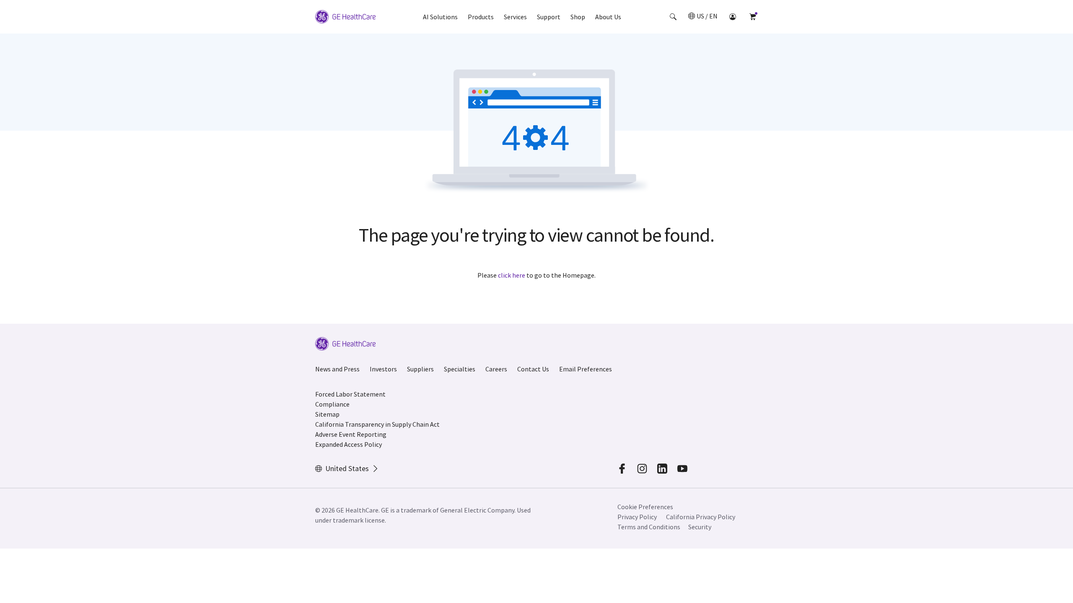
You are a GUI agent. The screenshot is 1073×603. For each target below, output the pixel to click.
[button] (673, 17)
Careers (496, 369)
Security (699, 527)
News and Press (337, 369)
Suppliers (420, 369)
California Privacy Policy (700, 517)
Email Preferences (585, 369)
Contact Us (533, 369)
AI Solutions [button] (440, 17)
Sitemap (327, 414)
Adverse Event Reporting (350, 434)
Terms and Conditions (648, 527)
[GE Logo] (345, 18)
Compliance (332, 404)
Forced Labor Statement (350, 394)
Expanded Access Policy (348, 444)
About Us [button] (608, 17)
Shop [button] (577, 17)
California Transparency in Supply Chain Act (377, 424)
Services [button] (515, 17)
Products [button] (481, 17)
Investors (383, 369)
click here (511, 275)
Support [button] (548, 17)
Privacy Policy (637, 517)
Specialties (459, 369)
